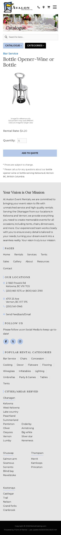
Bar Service (10, 53)
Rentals (18, 254)
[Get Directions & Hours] (4, 283)
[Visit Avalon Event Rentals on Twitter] (13, 341)
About (29, 261)
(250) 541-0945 (14, 306)
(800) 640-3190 (34, 290)
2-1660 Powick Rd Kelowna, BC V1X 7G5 (18, 284)
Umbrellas (9, 377)
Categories (34, 45)
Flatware (33, 365)
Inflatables (25, 371)
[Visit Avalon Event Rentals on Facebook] (6, 341)
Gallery (17, 261)
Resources (43, 261)
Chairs (23, 358)
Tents (44, 254)
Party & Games (27, 377)
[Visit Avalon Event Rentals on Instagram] (20, 341)
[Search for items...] (6, 37)
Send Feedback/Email (18, 314)
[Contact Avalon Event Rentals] (44, 7)
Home (6, 254)
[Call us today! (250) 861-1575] (38, 7)
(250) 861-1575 (14, 290)
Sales (6, 261)
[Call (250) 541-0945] (4, 306)
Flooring (47, 365)
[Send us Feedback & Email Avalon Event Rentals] (4, 314)
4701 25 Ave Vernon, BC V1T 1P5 (17, 300)
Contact (7, 268)
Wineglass (9, 371)
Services (31, 254)
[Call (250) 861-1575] (4, 290)
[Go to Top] (57, 531)
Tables (44, 377)
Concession (37, 358)
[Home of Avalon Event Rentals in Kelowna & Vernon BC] (18, 7)
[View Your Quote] (48, 7)
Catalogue (12, 45)
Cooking (7, 365)
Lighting (39, 371)
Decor (20, 365)
